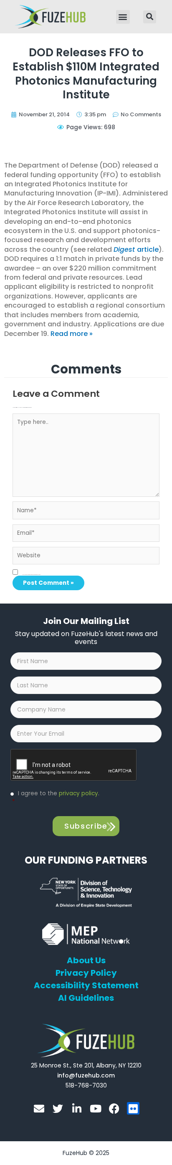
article (136, 249)
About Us (86, 960)
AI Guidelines (86, 998)
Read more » (72, 333)
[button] (123, 17)
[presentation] (73, 765)
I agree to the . (55, 797)
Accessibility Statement (86, 985)
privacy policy (78, 793)
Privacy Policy (86, 973)
